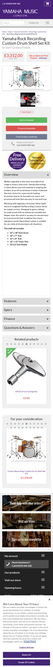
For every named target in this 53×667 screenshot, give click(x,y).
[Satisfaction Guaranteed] (36, 160)
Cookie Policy (30, 641)
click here (43, 58)
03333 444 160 (13, 3)
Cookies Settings (26, 647)
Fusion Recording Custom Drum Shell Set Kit (26, 472)
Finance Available (26, 128)
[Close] (49, 599)
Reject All (26, 655)
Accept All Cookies (26, 662)
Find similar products (26, 136)
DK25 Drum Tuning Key (26, 391)
